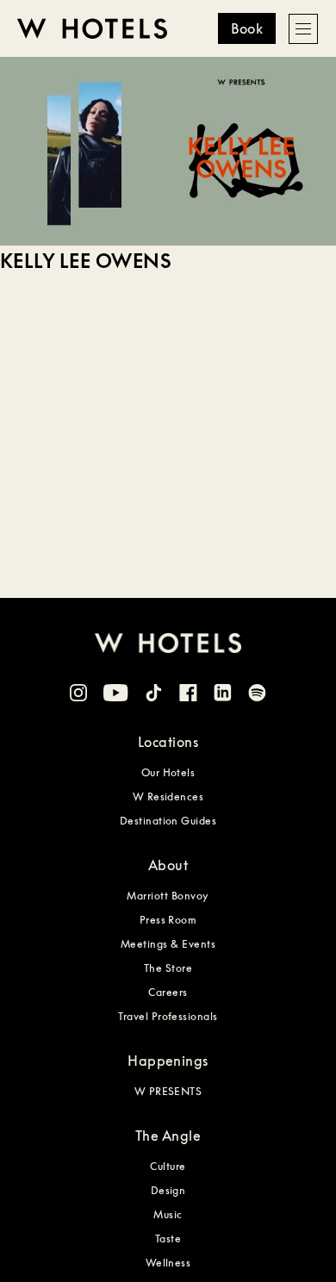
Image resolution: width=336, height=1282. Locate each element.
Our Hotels (168, 772)
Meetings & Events (168, 943)
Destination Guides (168, 820)
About (168, 865)
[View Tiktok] (154, 695)
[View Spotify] (257, 695)
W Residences (168, 796)
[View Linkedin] (223, 694)
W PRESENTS (168, 1091)
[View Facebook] (188, 695)
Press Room (168, 919)
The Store (168, 968)
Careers (167, 992)
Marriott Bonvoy (167, 895)
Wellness (168, 1262)
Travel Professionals (168, 1016)
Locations (168, 741)
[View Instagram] (78, 695)
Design (168, 1190)
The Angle (168, 1135)
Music (167, 1214)
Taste (168, 1238)
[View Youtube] (115, 695)
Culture (167, 1166)
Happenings (168, 1060)
